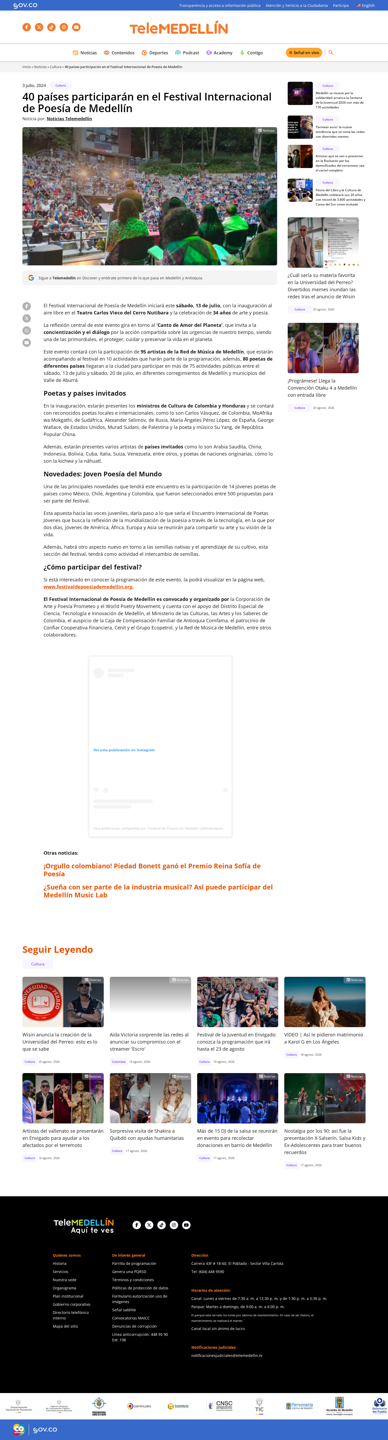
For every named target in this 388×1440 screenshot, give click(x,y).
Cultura (55, 66)
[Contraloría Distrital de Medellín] (135, 1406)
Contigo (251, 53)
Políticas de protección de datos (140, 1287)
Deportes (154, 53)
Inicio (26, 66)
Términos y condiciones (133, 1279)
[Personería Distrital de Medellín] (256, 1406)
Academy (219, 53)
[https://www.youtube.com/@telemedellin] (186, 1225)
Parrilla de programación (134, 1263)
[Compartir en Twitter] (26, 318)
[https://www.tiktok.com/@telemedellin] (161, 1225)
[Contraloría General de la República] (95, 1406)
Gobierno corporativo (71, 1304)
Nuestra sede (65, 1279)
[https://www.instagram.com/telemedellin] (174, 1225)
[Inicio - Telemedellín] (179, 27)
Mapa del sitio (65, 1326)
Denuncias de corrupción (134, 1326)
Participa (341, 5)
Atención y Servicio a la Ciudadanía (297, 5)
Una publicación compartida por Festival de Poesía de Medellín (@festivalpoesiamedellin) (168, 828)
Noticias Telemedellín (69, 119)
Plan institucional (68, 1296)
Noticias (84, 53)
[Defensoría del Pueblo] (336, 1406)
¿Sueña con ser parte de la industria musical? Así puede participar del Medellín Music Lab (158, 890)
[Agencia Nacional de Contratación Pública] (15, 1406)
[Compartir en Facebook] (26, 306)
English (368, 5)
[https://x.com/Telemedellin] (149, 1225)
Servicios (60, 1271)
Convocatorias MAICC (131, 1318)
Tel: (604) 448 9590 (207, 1271)
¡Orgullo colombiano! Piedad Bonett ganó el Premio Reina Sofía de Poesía (152, 869)
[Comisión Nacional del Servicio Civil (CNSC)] (175, 1406)
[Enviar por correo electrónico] (26, 342)
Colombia (118, 1062)
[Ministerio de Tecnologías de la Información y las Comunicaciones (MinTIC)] (215, 1406)
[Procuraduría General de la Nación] (55, 1406)
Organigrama (64, 1287)
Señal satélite (124, 1309)
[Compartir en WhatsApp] (26, 330)
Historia (60, 1263)
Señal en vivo (306, 52)
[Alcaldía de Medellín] (295, 1406)
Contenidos (119, 53)
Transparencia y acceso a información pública (220, 5)
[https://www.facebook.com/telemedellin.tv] (137, 1225)
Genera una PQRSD (129, 1271)
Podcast (187, 53)
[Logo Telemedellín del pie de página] (83, 1225)
